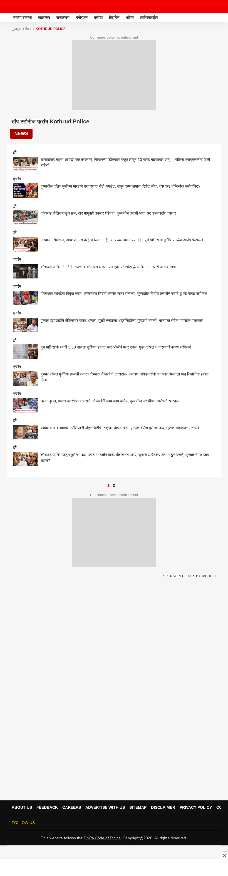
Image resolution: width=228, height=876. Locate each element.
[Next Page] (119, 485)
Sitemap (138, 807)
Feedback (47, 807)
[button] (223, 16)
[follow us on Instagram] (197, 823)
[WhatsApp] (220, 6)
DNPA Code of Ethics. (103, 838)
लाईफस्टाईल (149, 17)
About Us (22, 807)
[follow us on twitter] (166, 823)
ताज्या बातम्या (22, 17)
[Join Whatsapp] (213, 823)
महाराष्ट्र (44, 17)
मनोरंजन (82, 17)
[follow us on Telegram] (205, 823)
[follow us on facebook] (174, 823)
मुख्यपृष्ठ (16, 29)
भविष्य (130, 17)
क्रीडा (98, 17)
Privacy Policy (196, 807)
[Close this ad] (224, 855)
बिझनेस (114, 17)
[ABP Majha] (6, 17)
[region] (114, 867)
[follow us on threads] (182, 823)
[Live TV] (210, 6)
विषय (28, 29)
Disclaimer (163, 807)
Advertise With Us (105, 807)
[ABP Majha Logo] (18, 6)
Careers (71, 807)
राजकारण (63, 17)
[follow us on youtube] (189, 823)
